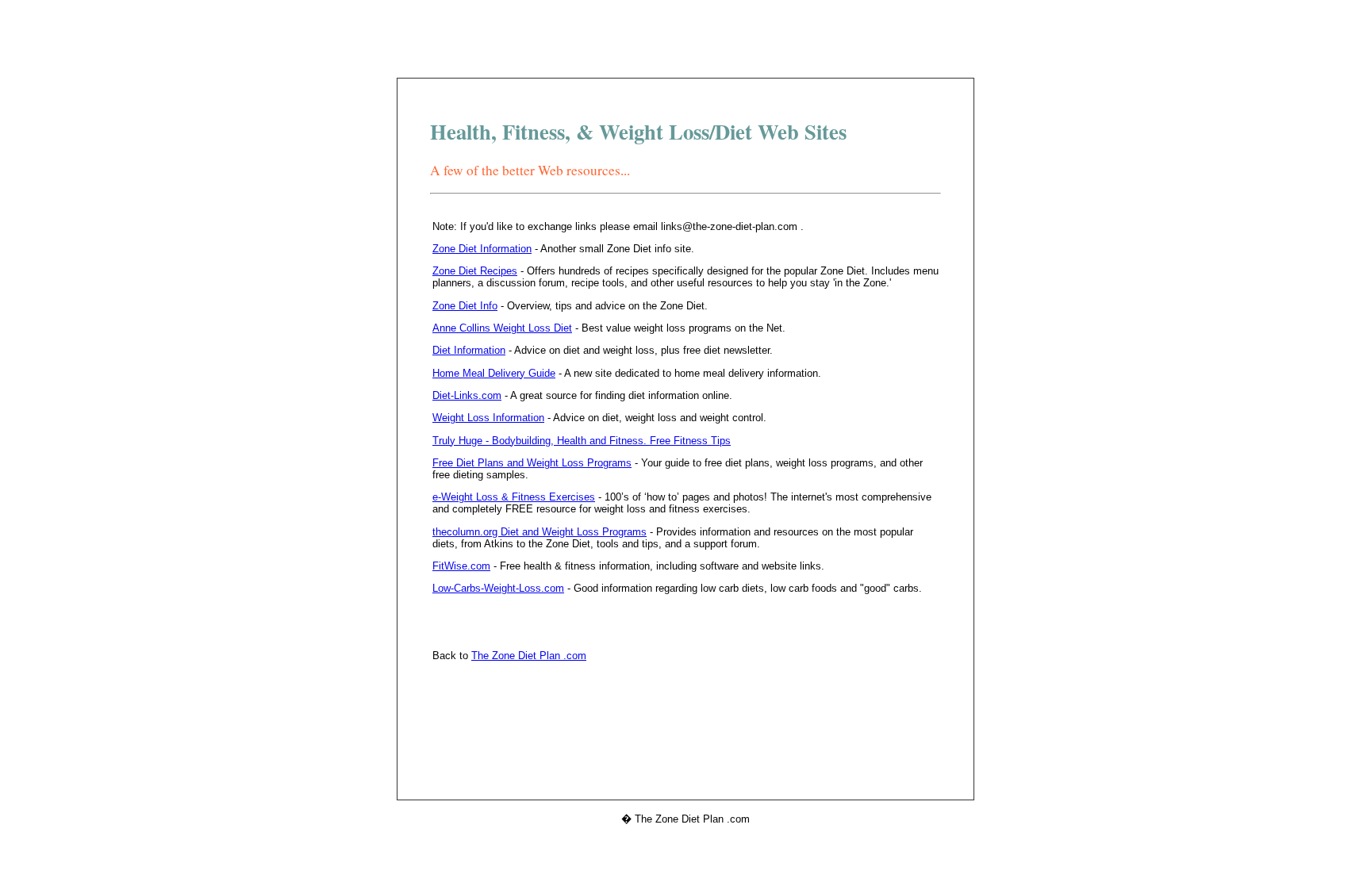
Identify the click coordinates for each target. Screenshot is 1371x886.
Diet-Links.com (466, 395)
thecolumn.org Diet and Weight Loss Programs (539, 532)
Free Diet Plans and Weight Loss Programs (532, 463)
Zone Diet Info (464, 306)
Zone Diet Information (482, 249)
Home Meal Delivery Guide (493, 373)
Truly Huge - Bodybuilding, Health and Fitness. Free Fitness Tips (581, 441)
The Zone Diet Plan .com (528, 656)
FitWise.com (461, 566)
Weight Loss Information (488, 418)
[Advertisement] (685, 42)
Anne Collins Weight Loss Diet (502, 328)
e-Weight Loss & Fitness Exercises (513, 497)
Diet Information (468, 350)
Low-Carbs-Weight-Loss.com (498, 588)
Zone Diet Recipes (474, 271)
